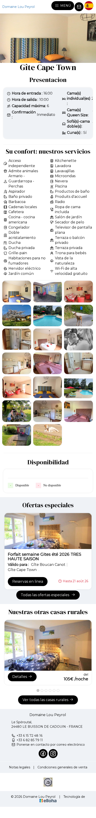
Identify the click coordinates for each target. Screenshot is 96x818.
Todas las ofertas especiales (45, 595)
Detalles (19, 677)
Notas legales (19, 767)
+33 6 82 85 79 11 (30, 740)
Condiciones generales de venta (62, 767)
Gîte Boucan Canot (27, 661)
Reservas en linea (27, 581)
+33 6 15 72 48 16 (29, 736)
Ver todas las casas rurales (45, 700)
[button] (38, 690)
